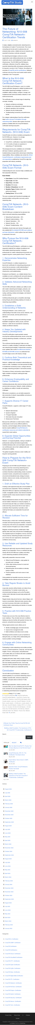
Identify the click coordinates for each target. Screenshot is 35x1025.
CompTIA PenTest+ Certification (13, 986)
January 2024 (8, 884)
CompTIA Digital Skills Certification (14, 975)
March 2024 (8, 877)
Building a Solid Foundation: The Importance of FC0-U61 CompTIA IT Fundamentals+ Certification (18, 729)
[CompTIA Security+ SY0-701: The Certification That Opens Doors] (5, 754)
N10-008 (15, 707)
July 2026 (7, 793)
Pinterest (28, 1015)
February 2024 (9, 881)
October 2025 (8, 818)
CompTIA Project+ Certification (13, 990)
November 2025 (9, 814)
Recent (14, 742)
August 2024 (8, 859)
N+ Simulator (9, 707)
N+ (25, 705)
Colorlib (13, 1023)
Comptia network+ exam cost (9, 701)
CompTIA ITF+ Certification (12, 979)
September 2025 (9, 822)
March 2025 (8, 844)
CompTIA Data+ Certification (12, 972)
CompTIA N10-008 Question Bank (22, 699)
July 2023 (7, 906)
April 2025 (7, 840)
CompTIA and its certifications (17, 70)
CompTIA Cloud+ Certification (13, 953)
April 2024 (7, 873)
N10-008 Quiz (21, 708)
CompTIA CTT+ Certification (12, 961)
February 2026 (9, 803)
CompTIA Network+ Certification (13, 983)
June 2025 (8, 833)
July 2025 (7, 829)
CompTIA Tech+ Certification (12, 1005)
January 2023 (8, 928)
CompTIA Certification (22, 695)
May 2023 (7, 914)
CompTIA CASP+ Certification (13, 942)
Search (4, 734)
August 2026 (8, 789)
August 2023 (8, 903)
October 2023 (8, 895)
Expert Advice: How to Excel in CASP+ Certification (18, 761)
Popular (6, 742)
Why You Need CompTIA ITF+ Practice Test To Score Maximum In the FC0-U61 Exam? (20, 747)
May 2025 (7, 836)
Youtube (17, 1018)
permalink (13, 712)
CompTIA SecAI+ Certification (13, 994)
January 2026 (8, 807)
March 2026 (8, 800)
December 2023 (9, 888)
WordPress (22, 1023)
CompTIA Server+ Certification (13, 1001)
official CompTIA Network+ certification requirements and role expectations (17, 157)
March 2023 (8, 921)
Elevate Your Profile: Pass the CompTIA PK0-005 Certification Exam (17, 724)
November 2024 (9, 848)
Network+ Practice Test (19, 710)
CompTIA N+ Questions (8, 699)
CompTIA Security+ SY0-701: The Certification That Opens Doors (17, 754)
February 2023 (9, 925)
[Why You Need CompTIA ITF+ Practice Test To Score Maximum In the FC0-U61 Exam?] (5, 747)
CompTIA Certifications (9, 695)
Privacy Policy (8, 1015)
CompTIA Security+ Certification (13, 997)
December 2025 (9, 811)
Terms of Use (17, 1015)
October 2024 (8, 851)
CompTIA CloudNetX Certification (13, 957)
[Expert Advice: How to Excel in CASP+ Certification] (5, 761)
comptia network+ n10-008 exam (13, 703)
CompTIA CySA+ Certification (12, 968)
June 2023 (8, 910)
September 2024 (9, 855)
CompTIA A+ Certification (11, 939)
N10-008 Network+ (21, 707)
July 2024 (7, 862)
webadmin (15, 40)
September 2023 (9, 899)
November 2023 (9, 892)
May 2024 (7, 869)
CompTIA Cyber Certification (12, 964)
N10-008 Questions (13, 708)
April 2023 (7, 917)
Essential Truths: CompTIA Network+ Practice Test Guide (18, 767)
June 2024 (8, 866)
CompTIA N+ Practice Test (23, 697)
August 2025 (8, 826)
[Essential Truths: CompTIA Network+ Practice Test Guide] (5, 768)
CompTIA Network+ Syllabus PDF (16, 705)
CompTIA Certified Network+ (9, 697)
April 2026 (7, 796)
